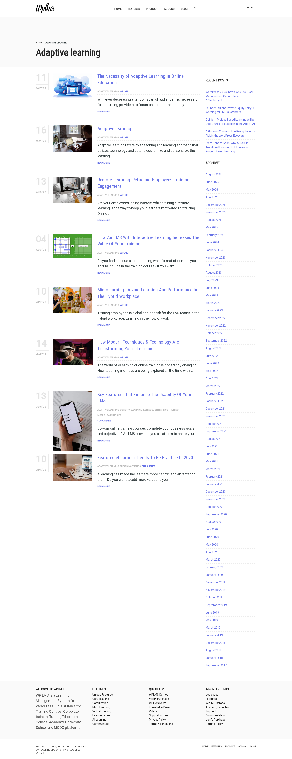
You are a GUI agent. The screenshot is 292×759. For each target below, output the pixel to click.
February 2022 (215, 393)
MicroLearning (101, 707)
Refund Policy (214, 723)
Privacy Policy (157, 719)
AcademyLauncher (217, 707)
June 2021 (212, 454)
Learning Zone (101, 715)
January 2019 (214, 635)
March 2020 (213, 559)
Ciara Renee (104, 420)
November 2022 (216, 325)
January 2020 (214, 574)
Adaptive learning (108, 91)
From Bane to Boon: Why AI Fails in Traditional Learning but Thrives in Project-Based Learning (227, 147)
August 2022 (214, 348)
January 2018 (214, 657)
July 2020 (212, 529)
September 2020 (216, 514)
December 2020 (216, 491)
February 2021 (215, 476)
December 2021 (216, 408)
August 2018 (214, 650)
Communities (100, 723)
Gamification (100, 703)
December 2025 (216, 204)
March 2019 (213, 627)
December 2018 (216, 642)
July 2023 (212, 280)
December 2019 (216, 582)
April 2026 (212, 197)
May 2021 (212, 461)
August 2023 (214, 272)
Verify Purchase (159, 698)
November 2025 (216, 212)
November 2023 (216, 257)
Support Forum (158, 715)
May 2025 (212, 227)
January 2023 (214, 310)
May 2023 (212, 295)
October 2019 (214, 597)
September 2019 (216, 605)
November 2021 (216, 416)
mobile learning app (109, 415)
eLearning (136, 410)
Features (211, 698)
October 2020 (214, 506)
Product (230, 746)
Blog (253, 746)
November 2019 (216, 589)
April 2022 (212, 378)
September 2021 (216, 431)
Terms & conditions (161, 723)
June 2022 (212, 363)
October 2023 (214, 265)
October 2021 (214, 423)
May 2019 (212, 620)
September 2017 (216, 665)
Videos (153, 711)
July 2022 (212, 355)
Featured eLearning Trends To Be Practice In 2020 (145, 457)
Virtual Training (101, 711)
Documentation (215, 715)
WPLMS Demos (158, 694)
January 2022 (214, 401)
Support (211, 711)
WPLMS (124, 91)
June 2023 (212, 287)
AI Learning (99, 719)
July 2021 (212, 446)
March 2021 (213, 469)
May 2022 (212, 370)
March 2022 (213, 386)
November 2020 (216, 499)
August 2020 (214, 521)
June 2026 (212, 182)
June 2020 (212, 537)
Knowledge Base (159, 707)
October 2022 (214, 333)
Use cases (212, 694)
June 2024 (212, 242)
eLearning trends (130, 466)
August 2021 (214, 438)
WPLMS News (157, 703)
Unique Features (102, 694)
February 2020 (215, 567)
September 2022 (216, 340)
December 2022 (216, 318)
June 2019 (212, 612)
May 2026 (212, 189)
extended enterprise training (161, 410)
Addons (243, 746)
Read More (103, 111)
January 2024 (214, 250)
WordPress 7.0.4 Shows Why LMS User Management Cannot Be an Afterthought (229, 96)
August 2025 (214, 219)
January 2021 (214, 484)
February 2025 (215, 235)
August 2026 (214, 174)
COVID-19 (125, 410)
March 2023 (213, 302)
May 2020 (212, 544)
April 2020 (212, 552)
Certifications (100, 698)
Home (205, 746)
